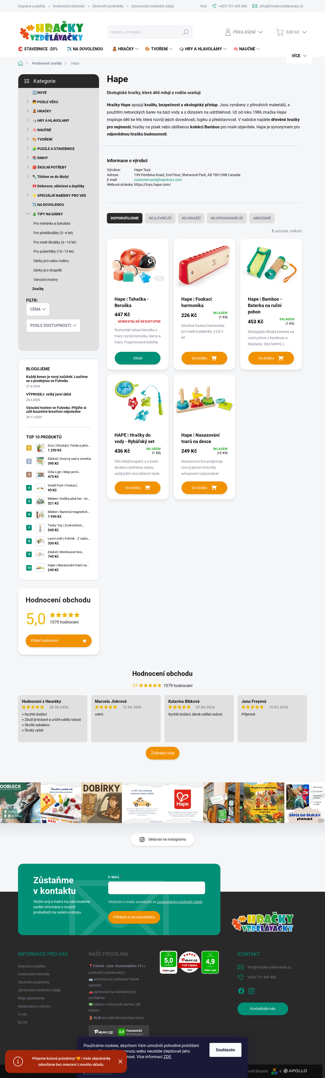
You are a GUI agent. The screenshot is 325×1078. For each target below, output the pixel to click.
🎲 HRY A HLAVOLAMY (50, 120)
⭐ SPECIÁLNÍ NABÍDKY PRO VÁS (59, 195)
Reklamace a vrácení (34, 1006)
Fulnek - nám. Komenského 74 (117, 966)
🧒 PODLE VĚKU (45, 102)
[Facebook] (241, 990)
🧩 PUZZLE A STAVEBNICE (53, 149)
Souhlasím (225, 1049)
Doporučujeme (125, 218)
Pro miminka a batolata (52, 223)
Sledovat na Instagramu (167, 839)
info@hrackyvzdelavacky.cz (269, 967)
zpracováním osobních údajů (179, 902)
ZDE (167, 1056)
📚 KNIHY (40, 158)
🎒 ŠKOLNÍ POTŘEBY (49, 167)
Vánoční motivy (46, 280)
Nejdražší (191, 218)
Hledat (186, 32)
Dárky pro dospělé (48, 270)
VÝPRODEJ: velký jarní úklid (48, 394)
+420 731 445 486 (262, 977)
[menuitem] (40, 49)
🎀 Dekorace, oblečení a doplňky (58, 186)
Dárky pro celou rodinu (51, 261)
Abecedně (262, 218)
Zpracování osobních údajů (152, 6)
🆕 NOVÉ (39, 92)
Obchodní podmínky (108, 6)
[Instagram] (251, 990)
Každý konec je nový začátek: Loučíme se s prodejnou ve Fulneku (57, 379)
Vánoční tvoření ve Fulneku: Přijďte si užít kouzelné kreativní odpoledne (56, 410)
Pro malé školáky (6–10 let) (55, 242)
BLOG (22, 1022)
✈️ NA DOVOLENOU (48, 205)
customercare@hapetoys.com (158, 180)
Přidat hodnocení (44, 641)
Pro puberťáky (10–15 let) (54, 251)
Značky (38, 289)
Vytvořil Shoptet (255, 1071)
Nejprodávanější (227, 218)
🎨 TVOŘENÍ (42, 139)
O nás (22, 1014)
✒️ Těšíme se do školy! (50, 177)
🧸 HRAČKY (41, 111)
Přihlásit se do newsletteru (134, 917)
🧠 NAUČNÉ (41, 130)
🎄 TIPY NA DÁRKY (47, 214)
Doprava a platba (31, 6)
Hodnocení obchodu (69, 6)
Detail (137, 358)
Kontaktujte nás (262, 1009)
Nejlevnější (160, 218)
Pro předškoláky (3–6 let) (53, 233)
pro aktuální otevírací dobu (119, 1018)
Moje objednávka (31, 998)
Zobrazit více (162, 753)
